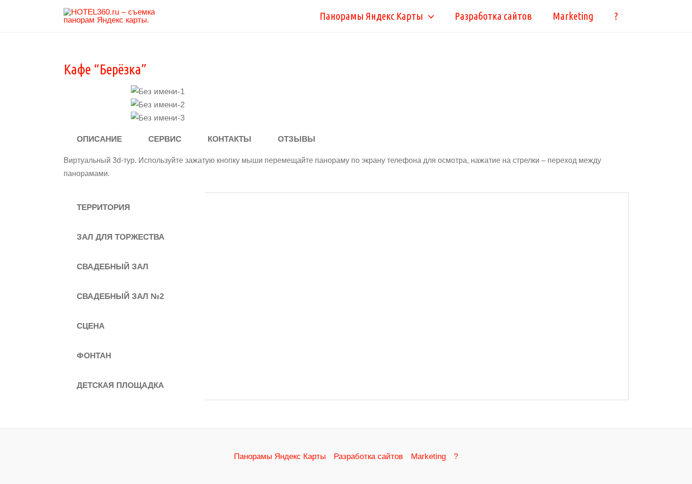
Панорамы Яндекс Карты (371, 16)
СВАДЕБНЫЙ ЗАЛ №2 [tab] (120, 296)
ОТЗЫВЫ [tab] (296, 139)
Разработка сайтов (493, 16)
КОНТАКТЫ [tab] (229, 139)
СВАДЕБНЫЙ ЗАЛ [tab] (112, 266)
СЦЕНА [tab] (91, 326)
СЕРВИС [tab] (164, 139)
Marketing (573, 16)
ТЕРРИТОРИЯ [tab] (103, 207)
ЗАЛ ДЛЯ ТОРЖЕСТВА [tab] (120, 237)
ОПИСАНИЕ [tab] (99, 139)
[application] (428, 16)
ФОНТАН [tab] (94, 355)
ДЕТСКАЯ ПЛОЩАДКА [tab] (120, 385)
